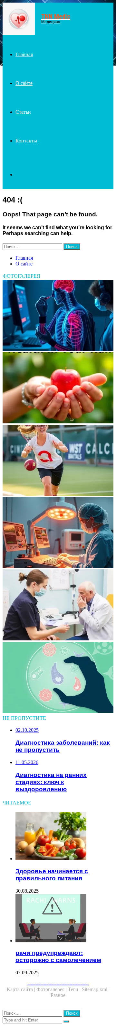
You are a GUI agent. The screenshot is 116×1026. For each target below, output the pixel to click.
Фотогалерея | (52, 989)
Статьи (23, 112)
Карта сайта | (21, 989)
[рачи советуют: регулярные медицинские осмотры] (58, 605)
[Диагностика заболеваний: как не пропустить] (58, 678)
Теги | (75, 989)
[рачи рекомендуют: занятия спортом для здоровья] (58, 461)
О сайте (24, 83)
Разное (58, 995)
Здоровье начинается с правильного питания (51, 875)
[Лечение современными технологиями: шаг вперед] (58, 533)
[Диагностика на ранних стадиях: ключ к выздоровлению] (58, 316)
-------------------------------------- (58, 983)
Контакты (26, 140)
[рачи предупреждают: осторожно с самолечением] (64, 919)
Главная (24, 54)
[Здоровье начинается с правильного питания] (64, 837)
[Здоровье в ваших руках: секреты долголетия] (58, 388)
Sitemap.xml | (96, 989)
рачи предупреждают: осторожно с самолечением (58, 956)
